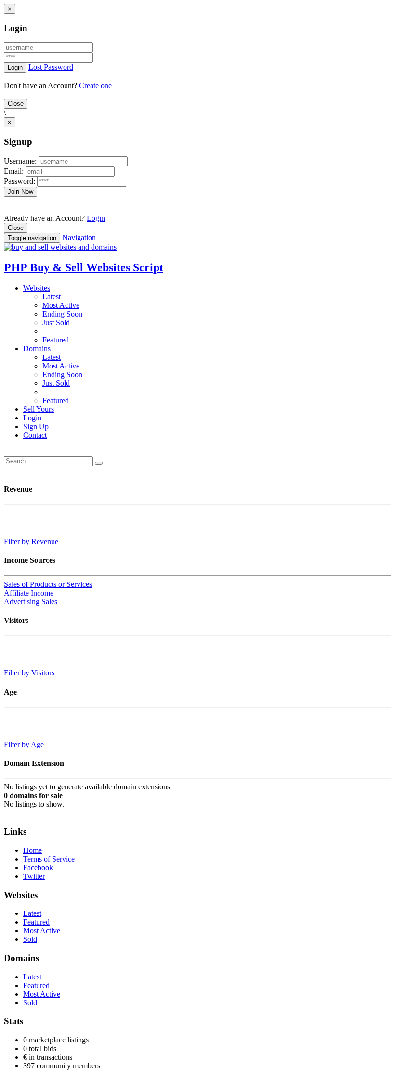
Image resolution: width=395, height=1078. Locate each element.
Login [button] (32, 418)
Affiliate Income (28, 593)
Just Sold (56, 322)
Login (96, 218)
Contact (35, 435)
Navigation (79, 237)
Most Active (60, 305)
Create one (95, 85)
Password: (20, 181)
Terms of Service (49, 859)
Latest (51, 296)
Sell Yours (38, 409)
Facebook (38, 867)
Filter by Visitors (29, 673)
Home (32, 850)
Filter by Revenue (31, 541)
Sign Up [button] (36, 426)
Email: (15, 171)
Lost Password (50, 67)
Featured (55, 340)
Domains (37, 348)
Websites (36, 288)
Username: (21, 161)
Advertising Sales (30, 601)
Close (16, 103)
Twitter (34, 876)
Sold (30, 939)
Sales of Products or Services (48, 584)
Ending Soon (62, 314)
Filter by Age (24, 744)
